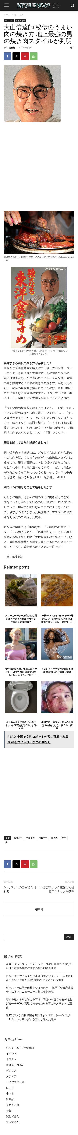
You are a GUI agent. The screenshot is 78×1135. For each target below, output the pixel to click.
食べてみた (12, 1122)
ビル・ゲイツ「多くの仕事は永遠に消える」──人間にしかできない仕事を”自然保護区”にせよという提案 (39, 977)
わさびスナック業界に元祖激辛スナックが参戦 (57, 889)
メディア (11, 1076)
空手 (64, 837)
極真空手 (43, 837)
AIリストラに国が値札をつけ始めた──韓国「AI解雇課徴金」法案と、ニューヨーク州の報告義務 (39, 989)
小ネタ (10, 1093)
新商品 (10, 1099)
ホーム (7, 14)
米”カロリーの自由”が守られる (20, 889)
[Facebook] (7, 56)
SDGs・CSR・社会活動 (20, 1048)
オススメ (18, 14)
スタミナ (18, 837)
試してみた (12, 1116)
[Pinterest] (25, 56)
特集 (8, 1110)
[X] (16, 56)
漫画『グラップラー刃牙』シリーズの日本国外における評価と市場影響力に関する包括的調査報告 (39, 966)
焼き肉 (54, 837)
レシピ (10, 1088)
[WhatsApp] (33, 56)
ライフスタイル (15, 1082)
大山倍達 (30, 837)
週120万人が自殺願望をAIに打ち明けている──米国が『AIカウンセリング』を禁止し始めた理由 (38, 1017)
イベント (11, 1053)
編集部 (12, 47)
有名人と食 (20, 20)
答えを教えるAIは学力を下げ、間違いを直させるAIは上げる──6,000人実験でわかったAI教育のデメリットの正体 (39, 1003)
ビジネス (11, 1070)
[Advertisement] (39, 166)
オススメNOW (14, 1065)
